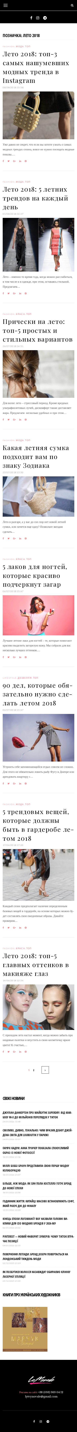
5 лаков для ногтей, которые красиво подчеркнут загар (35, 575)
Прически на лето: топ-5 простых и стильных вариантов (38, 330)
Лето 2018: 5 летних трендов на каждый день (35, 198)
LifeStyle (10, 678)
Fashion (9, 46)
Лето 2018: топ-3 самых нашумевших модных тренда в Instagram (36, 66)
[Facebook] (31, 18)
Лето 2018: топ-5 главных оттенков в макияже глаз (36, 964)
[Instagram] (37, 18)
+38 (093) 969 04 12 (50, 1392)
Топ (28, 46)
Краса (20, 314)
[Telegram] (45, 18)
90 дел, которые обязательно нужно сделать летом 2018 (38, 694)
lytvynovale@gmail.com (41, 1396)
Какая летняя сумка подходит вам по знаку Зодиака (36, 456)
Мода (20, 46)
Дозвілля (25, 678)
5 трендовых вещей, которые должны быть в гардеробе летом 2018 (38, 824)
